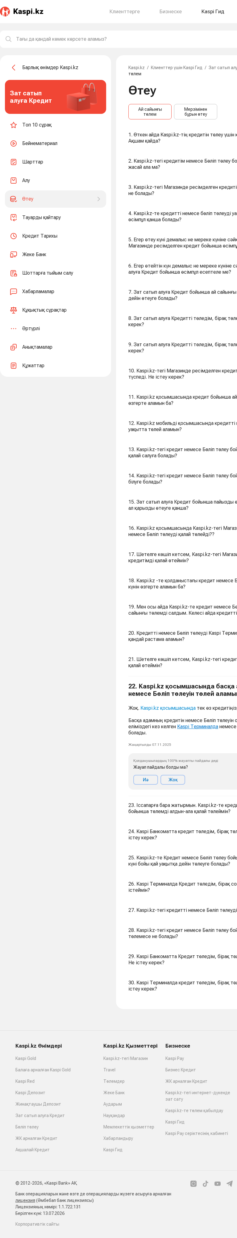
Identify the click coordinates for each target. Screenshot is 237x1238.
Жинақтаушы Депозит (38, 1104)
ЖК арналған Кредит (36, 1138)
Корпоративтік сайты (37, 1224)
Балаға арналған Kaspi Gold (43, 1069)
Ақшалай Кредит (32, 1149)
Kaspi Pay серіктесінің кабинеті (196, 1133)
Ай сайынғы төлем (150, 112)
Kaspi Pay (174, 1058)
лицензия (25, 1200)
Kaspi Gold (25, 1058)
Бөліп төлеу (27, 1126)
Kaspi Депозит (30, 1092)
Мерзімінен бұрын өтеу (195, 112)
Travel (109, 1069)
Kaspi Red (25, 1081)
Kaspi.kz (136, 67)
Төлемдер (114, 1081)
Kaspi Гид (113, 1149)
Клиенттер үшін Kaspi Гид (176, 67)
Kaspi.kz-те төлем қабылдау (194, 1110)
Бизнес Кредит (180, 1069)
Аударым (112, 1104)
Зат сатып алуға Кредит (40, 1115)
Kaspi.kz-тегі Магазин (125, 1058)
